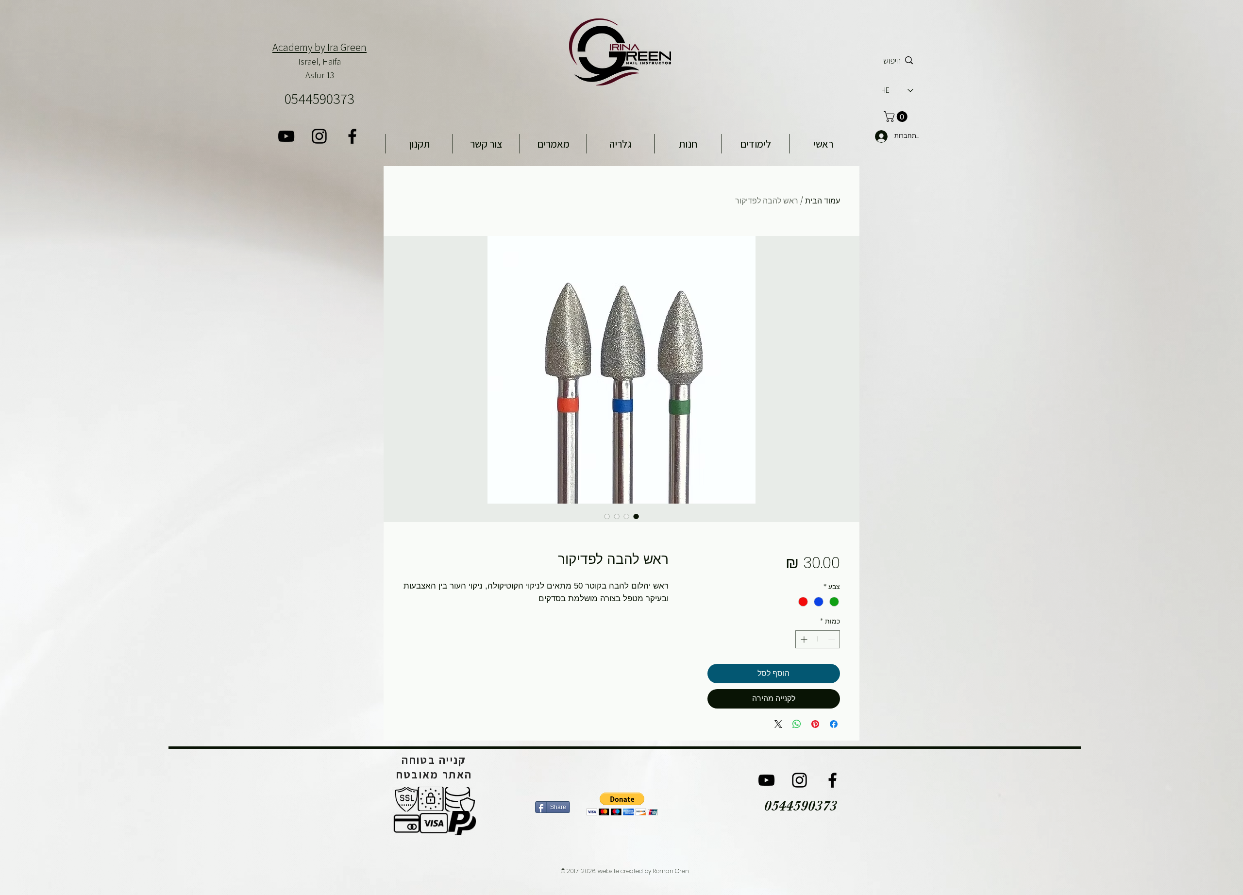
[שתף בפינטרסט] (815, 724)
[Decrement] (832, 639)
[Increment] (803, 639)
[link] (897, 116)
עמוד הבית (822, 200)
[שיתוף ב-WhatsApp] (797, 724)
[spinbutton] (817, 639)
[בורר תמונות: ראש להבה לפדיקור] (636, 516)
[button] (622, 804)
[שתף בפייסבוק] (834, 724)
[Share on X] (778, 724)
